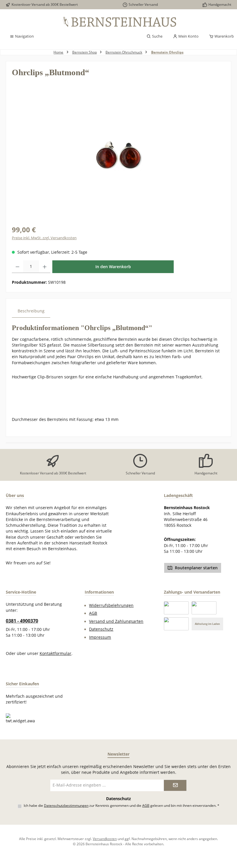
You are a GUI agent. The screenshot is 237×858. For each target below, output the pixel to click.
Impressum (100, 637)
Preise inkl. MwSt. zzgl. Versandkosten (44, 237)
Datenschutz (101, 629)
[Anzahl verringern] (17, 266)
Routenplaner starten (196, 567)
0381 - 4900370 (22, 621)
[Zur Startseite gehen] (118, 22)
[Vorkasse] (176, 623)
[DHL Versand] (204, 607)
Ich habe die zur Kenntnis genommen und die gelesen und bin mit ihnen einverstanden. (121, 805)
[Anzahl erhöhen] (44, 266)
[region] (118, 155)
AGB (93, 613)
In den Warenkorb (113, 266)
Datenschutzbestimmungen (66, 805)
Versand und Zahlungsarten (116, 621)
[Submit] (175, 785)
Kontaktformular (55, 653)
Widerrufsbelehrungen (111, 605)
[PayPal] (176, 607)
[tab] (31, 310)
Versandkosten (105, 838)
